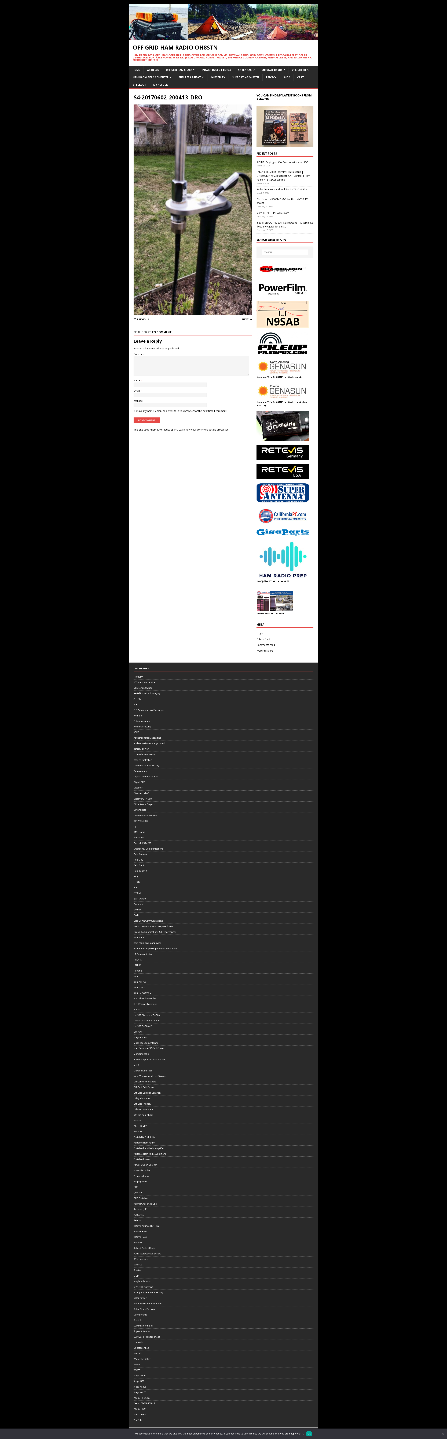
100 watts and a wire (144, 682)
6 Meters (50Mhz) (143, 687)
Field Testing (140, 870)
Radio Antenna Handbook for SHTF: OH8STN (282, 189)
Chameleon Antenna (144, 754)
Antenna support (143, 721)
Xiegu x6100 (140, 1392)
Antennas (245, 70)
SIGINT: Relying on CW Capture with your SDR (282, 162)
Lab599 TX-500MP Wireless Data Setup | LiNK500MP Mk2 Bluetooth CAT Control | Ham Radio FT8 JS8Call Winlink (283, 175)
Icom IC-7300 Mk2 (142, 992)
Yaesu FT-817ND (142, 1397)
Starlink (138, 1320)
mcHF (136, 1065)
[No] (442, 1434)
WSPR (137, 1364)
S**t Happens (141, 1259)
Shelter (137, 1270)
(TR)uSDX (138, 676)
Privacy (271, 77)
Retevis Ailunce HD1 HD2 (146, 1225)
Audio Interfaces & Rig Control (149, 743)
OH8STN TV (218, 77)
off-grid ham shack (143, 1114)
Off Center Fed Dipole (145, 1081)
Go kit (137, 915)
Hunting (138, 970)
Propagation (140, 1181)
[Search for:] (285, 252)
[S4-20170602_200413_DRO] (193, 312)
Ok (309, 1433)
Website (138, 400)
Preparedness (141, 1176)
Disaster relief (141, 793)
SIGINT (137, 1275)
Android (138, 715)
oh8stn (137, 1120)
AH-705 (137, 698)
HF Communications (144, 954)
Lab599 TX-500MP (143, 1026)
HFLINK (137, 965)
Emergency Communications (148, 848)
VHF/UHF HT (299, 70)
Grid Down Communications (148, 920)
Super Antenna (142, 1331)
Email (137, 390)
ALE (135, 704)
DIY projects (140, 809)
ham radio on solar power (147, 942)
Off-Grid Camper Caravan (147, 1092)
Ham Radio (139, 937)
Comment (139, 354)
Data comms (140, 771)
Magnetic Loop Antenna (146, 1042)
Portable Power (142, 1159)
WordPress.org (265, 650)
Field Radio (139, 865)
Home (136, 70)
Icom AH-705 (140, 981)
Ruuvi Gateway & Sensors (147, 1253)
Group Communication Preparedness (153, 926)
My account (161, 84)
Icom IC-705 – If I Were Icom (273, 213)
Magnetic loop (141, 1037)
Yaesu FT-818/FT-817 (144, 1403)
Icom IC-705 (139, 987)
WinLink (138, 1353)
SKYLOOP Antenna (143, 1286)
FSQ (136, 876)
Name (137, 380)
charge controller (143, 759)
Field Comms (140, 854)
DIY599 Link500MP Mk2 (145, 815)
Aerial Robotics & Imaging (147, 693)
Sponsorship (140, 1314)
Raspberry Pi (140, 1209)
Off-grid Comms (142, 1098)
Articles (153, 70)
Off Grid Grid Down (144, 1087)
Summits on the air (143, 1325)
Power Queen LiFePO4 (216, 70)
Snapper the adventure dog (148, 1292)
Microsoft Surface (143, 1070)
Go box (137, 909)
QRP (136, 1186)
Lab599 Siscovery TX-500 (146, 1020)
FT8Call (137, 893)
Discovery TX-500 (143, 798)
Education (139, 837)
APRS (136, 732)
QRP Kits (138, 1192)
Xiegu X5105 (140, 1386)
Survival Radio (272, 70)
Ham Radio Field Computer (151, 77)
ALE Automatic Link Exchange (149, 710)
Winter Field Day (142, 1358)
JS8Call (137, 1009)
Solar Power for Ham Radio (148, 1303)
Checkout (139, 84)
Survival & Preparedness (147, 1336)
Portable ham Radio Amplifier (149, 1148)
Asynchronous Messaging (147, 737)
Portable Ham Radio (144, 1142)
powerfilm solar (142, 1170)
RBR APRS (139, 1214)
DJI (135, 826)
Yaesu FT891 (140, 1408)
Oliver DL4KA (140, 1126)
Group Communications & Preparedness (155, 931)
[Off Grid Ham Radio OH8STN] (223, 38)
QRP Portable (141, 1198)
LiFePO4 (138, 1031)
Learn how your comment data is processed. (203, 429)
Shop (286, 77)
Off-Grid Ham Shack (179, 70)
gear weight (140, 898)
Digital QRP (139, 782)
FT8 (135, 887)
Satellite (138, 1264)
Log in (260, 633)
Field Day (138, 859)
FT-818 (137, 881)
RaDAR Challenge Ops (145, 1203)
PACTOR (138, 1131)
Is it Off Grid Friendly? (145, 998)
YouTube (138, 1420)
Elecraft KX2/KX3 (142, 843)
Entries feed (263, 639)
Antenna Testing (142, 726)
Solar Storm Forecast (145, 1309)
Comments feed (266, 644)
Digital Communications (146, 776)
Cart (300, 77)
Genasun (139, 904)
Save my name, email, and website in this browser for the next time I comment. (182, 411)
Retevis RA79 (140, 1231)
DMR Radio (139, 832)
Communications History (146, 765)
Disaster (138, 787)
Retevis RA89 (140, 1236)
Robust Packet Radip (144, 1248)
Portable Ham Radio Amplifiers (150, 1153)
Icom (136, 976)
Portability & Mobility (144, 1137)
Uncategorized (141, 1347)
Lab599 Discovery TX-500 (147, 1015)
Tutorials (138, 1342)
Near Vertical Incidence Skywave (151, 1076)
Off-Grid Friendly (142, 1103)
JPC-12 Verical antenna (145, 1004)
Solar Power (140, 1297)
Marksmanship (141, 1053)
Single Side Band (142, 1281)
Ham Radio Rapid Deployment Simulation (155, 948)
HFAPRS (138, 959)
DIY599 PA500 (141, 821)
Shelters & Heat (190, 77)
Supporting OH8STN (245, 77)
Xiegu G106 (139, 1375)
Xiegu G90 (139, 1381)
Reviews (138, 1242)
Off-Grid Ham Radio (144, 1109)
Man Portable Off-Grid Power (149, 1048)
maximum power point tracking (150, 1059)
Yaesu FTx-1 (140, 1414)
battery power (141, 748)
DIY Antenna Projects (145, 804)
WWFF (137, 1370)
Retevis (137, 1220)
